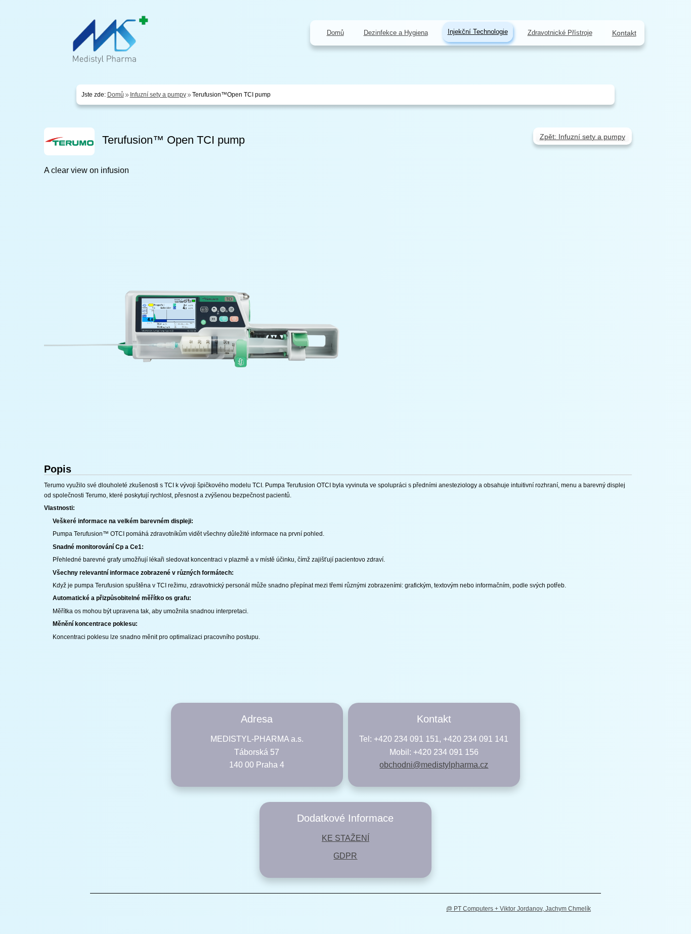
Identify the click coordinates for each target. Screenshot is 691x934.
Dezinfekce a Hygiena (396, 32)
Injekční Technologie (478, 31)
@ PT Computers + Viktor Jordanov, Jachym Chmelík (518, 908)
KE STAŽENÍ (345, 838)
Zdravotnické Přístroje (560, 32)
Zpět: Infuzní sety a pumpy (582, 137)
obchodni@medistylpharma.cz (433, 764)
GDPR (345, 856)
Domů (115, 94)
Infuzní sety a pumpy (158, 94)
